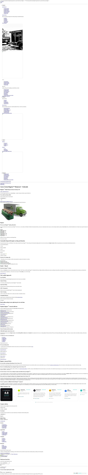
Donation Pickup (6, 8)
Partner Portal (10, 113)
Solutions (5, 100)
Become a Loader (5, 151)
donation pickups (19, 297)
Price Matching (6, 176)
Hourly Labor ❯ (2, 356)
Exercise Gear (6, 21)
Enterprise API (6, 102)
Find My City (6, 13)
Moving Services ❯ (3, 359)
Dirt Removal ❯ (2, 324)
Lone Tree (3, 337)
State (4, 467)
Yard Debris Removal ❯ (3, 317)
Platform (3, 141)
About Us (3, 438)
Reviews (8, 95)
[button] (44, 363)
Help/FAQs (5, 93)
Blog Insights (4, 447)
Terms (32, 346)
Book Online (2, 184)
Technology (5, 143)
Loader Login (10, 151)
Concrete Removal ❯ (3, 322)
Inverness (3, 341)
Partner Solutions (4, 433)
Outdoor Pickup (6, 10)
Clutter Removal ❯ (3, 326)
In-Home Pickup (6, 9)
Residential (4, 50)
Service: (1, 462)
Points (5, 148)
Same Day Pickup (6, 11)
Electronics (5, 20)
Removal (4, 5)
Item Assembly (4, 426)
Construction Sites (6, 111)
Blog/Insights (6, 94)
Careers (3, 431)
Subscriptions (6, 150)
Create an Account (5, 113)
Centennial (3, 339)
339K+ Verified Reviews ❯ (4, 191)
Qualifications (6, 144)
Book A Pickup (2, 304)
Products (3, 147)
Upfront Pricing (6, 90)
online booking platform (23, 368)
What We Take (6, 12)
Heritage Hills (4, 338)
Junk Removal (6, 81)
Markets (5, 145)
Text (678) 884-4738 (3, 181)
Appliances (5, 19)
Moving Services (6, 112)
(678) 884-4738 (2, 421)
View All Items (4, 23)
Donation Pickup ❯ (3, 349)
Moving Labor (4, 427)
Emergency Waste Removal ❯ (4, 312)
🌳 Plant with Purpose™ (4, 455)
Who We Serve (6, 103)
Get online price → (3, 198)
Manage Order (4, 96)
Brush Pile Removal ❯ (3, 319)
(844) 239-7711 (2, 453)
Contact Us (8, 96)
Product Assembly (6, 83)
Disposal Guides (6, 89)
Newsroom (3, 439)
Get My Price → (3, 414)
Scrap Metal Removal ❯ (3, 314)
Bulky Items (6, 22)
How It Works (6, 92)
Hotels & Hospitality (7, 108)
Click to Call (2, 183)
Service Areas (6, 84)
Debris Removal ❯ (3, 310)
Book (1, 2)
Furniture (5, 18)
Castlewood (4, 340)
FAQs (3, 445)
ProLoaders (5, 149)
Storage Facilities (6, 110)
